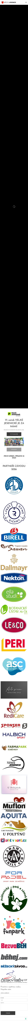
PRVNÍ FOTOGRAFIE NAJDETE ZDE (14, 430)
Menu (26, 2)
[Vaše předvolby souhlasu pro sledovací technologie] (25, 1018)
